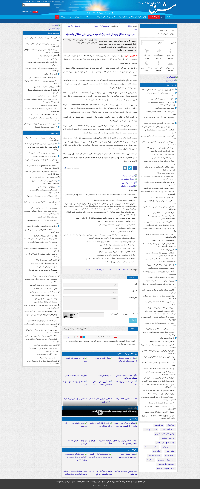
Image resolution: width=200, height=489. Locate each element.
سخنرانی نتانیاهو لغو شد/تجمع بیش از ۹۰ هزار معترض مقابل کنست (112, 238)
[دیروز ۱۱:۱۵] (100, 388)
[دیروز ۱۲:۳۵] (75, 365)
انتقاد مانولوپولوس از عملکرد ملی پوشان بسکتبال (41, 336)
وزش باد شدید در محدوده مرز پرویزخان (43, 292)
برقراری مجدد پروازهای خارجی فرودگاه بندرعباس (126, 377)
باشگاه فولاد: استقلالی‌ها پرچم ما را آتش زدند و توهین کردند (42, 231)
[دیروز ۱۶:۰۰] (100, 461)
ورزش (145, 16)
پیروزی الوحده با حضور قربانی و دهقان (44, 207)
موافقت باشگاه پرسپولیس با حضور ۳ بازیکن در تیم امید (125, 442)
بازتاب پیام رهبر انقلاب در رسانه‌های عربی (43, 77)
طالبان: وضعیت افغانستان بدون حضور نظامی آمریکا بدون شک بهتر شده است (160, 312)
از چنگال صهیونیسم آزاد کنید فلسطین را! (160, 265)
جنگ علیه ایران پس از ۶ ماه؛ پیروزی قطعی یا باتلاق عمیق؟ (160, 407)
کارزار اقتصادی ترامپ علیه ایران (163, 212)
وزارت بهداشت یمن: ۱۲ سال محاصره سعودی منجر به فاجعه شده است (160, 260)
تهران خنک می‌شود (105, 375)
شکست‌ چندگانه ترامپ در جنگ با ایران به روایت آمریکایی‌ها (159, 291)
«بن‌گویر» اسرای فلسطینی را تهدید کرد (122, 231)
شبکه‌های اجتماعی (135, 16)
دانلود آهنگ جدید (167, 429)
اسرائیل (117, 269)
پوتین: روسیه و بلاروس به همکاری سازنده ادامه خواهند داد (159, 297)
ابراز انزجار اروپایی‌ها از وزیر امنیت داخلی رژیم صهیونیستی (116, 255)
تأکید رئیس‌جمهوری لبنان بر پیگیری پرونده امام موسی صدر (159, 272)
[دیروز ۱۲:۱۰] (125, 388)
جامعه (92, 16)
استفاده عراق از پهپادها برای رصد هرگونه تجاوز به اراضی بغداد (158, 192)
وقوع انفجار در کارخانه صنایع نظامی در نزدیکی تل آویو (117, 245)
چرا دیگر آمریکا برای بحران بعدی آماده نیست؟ (158, 368)
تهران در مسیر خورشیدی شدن (76, 375)
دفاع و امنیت (123, 16)
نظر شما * (133, 297)
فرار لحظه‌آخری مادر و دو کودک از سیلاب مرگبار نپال (42, 39)
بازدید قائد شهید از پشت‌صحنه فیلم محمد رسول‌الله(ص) (114, 411)
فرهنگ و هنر (101, 16)
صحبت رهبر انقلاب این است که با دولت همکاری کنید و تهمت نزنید (41, 306)
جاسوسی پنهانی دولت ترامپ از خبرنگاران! (160, 329)
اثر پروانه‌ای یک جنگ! (167, 338)
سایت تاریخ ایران (151, 429)
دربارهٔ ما (25, 2)
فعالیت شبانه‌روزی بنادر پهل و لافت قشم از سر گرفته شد (42, 340)
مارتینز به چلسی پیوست (49, 105)
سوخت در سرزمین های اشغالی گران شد (160, 147)
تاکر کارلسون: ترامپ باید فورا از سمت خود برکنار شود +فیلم (159, 208)
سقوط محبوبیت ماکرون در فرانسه (163, 240)
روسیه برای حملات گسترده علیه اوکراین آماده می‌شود (160, 303)
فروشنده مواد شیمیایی (166, 464)
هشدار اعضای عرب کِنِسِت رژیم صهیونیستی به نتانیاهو (117, 251)
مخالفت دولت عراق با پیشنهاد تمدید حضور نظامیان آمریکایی (161, 235)
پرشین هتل (170, 451)
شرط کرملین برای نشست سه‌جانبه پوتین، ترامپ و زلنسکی (158, 137)
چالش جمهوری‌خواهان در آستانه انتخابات (160, 277)
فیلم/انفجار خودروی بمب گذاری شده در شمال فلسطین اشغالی (114, 200)
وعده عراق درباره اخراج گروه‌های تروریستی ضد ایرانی (159, 358)
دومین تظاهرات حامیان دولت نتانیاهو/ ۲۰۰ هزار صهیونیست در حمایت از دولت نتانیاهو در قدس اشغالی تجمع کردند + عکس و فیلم (101, 213)
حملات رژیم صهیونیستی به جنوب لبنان (161, 268)
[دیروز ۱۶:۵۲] (75, 430)
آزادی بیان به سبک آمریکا (165, 173)
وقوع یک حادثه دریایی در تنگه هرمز (162, 151)
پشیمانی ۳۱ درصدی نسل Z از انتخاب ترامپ (159, 412)
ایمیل (135, 290)
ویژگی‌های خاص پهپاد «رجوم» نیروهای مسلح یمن (160, 162)
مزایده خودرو (169, 455)
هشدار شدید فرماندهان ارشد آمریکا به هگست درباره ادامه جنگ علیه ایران (159, 245)
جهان (162, 16)
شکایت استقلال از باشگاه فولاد (126, 398)
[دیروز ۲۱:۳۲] (125, 430)
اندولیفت (150, 459)
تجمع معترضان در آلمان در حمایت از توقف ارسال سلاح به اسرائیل (158, 385)
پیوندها (63, 16)
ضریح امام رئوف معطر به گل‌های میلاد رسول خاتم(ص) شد (43, 362)
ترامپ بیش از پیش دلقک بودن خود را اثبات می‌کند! (160, 94)
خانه (175, 16)
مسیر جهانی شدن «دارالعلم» (164, 108)
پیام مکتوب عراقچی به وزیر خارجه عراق (44, 295)
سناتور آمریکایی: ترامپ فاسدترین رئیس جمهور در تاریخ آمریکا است (158, 318)
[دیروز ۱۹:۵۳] (125, 365)
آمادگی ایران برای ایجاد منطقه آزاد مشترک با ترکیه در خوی (41, 82)
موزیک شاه (159, 425)
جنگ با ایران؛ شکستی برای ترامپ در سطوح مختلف (160, 324)
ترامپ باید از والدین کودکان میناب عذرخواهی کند (157, 126)
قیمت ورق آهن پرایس (166, 459)
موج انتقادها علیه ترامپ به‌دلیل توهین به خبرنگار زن (159, 285)
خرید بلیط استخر (154, 455)
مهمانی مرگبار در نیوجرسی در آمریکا (45, 276)
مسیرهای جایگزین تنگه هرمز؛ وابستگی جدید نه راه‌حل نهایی (42, 45)
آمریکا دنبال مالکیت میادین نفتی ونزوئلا (161, 308)
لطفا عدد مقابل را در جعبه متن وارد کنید (123, 314)
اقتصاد (86, 16)
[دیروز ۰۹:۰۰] (100, 412)
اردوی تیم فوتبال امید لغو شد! (47, 217)
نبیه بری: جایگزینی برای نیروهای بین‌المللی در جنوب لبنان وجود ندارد (160, 373)
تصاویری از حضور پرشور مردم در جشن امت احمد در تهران (41, 325)
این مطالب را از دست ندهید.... (126, 353)
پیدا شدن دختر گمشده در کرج (47, 59)
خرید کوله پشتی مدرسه (165, 468)
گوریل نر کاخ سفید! (167, 249)
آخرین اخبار (55, 133)
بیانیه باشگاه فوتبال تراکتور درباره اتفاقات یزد (100, 442)
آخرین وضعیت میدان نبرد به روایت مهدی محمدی (40, 123)
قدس (109, 269)
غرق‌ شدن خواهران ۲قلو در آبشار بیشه (44, 114)
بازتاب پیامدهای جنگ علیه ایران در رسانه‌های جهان (160, 118)
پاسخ (67, 337)
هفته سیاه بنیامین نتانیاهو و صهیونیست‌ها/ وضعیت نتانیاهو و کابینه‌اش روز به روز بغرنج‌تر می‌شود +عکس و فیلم (100, 195)
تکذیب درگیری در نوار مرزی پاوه (46, 266)
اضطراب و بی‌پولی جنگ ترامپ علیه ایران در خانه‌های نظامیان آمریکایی (160, 254)
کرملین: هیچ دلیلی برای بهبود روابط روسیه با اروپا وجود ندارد (158, 346)
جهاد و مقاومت (112, 16)
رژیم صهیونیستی (98, 269)
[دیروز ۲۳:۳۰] (125, 461)
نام (136, 284)
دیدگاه (69, 16)
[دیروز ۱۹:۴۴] (100, 430)
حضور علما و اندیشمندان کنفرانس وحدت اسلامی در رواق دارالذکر (75, 473)
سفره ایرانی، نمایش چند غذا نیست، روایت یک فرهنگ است (42, 139)
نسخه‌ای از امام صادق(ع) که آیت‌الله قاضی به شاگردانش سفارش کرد (43, 166)
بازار (57, 16)
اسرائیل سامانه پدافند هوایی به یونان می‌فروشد (158, 390)
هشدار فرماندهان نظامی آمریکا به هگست (160, 225)
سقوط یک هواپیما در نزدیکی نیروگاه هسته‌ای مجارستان (43, 91)
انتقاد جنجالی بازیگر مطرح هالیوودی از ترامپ (159, 123)
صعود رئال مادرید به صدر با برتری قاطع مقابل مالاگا (43, 271)
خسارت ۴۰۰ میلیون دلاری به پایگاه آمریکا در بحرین (160, 131)
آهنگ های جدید (168, 446)
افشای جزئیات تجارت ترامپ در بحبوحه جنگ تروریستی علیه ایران (160, 168)
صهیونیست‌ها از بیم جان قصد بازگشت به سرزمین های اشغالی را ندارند (100, 34)
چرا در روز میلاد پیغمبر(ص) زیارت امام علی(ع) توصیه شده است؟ (42, 331)
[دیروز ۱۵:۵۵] (75, 461)
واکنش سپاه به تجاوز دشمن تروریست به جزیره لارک (42, 161)
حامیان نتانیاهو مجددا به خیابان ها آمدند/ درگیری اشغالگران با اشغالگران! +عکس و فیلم (105, 218)
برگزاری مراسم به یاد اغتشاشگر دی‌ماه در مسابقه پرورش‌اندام (42, 109)
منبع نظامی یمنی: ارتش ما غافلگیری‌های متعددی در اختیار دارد (159, 143)
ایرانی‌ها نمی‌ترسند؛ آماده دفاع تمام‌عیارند (160, 281)
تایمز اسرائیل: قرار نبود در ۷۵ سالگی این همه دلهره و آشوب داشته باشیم (110, 258)
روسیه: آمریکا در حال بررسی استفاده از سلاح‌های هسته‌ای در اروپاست (158, 398)
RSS (49, 2)
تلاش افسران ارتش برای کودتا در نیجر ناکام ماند (158, 381)
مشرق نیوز (157, 7)
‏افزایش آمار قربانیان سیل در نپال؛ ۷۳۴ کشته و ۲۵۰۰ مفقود (159, 352)
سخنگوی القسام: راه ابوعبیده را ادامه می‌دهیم (159, 222)
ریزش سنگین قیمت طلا (166, 34)
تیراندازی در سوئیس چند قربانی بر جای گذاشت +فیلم (159, 363)
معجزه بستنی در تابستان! (48, 55)
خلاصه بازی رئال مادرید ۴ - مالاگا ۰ (45, 260)
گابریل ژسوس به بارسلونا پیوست (46, 96)
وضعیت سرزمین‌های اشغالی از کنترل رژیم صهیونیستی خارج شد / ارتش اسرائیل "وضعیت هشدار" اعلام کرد (99, 235)
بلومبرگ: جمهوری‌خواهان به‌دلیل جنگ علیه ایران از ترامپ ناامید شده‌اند (159, 416)
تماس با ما (35, 2)
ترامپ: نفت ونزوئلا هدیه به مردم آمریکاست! (159, 188)
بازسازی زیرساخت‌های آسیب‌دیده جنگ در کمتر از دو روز (41, 203)
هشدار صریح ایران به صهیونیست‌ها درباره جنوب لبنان (159, 229)
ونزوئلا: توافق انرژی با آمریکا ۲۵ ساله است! (159, 393)
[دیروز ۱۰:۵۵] (75, 388)
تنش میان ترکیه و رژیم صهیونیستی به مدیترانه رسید (160, 112)
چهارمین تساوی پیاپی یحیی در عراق (45, 235)
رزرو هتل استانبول (167, 438)
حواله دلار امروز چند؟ (167, 30)
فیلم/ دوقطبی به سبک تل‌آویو (125, 228)
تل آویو (125, 269)
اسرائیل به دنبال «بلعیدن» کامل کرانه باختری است (160, 202)
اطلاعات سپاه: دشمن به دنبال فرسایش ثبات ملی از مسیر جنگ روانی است (41, 100)
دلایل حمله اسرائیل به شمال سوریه (162, 99)
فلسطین (87, 269)
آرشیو (43, 2)
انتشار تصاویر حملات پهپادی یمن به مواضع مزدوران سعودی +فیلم (161, 217)
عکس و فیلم (78, 16)
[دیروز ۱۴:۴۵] (100, 365)
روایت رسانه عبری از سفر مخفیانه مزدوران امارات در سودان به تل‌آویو (158, 177)
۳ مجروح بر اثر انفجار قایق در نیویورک (161, 403)
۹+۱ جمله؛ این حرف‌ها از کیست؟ (46, 127)
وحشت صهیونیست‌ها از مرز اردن (163, 154)
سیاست (169, 16)
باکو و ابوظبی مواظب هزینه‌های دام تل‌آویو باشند (119, 248)
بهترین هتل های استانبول (164, 433)
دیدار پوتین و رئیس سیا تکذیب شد (162, 197)
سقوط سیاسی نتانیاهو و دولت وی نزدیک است (119, 262)
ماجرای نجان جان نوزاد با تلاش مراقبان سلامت (41, 153)
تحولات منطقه (154, 16)
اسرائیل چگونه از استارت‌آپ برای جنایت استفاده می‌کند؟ (116, 221)
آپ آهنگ (170, 425)
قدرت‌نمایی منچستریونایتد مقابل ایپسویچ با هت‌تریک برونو (44, 191)
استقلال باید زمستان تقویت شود (75, 398)
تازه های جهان (171, 85)
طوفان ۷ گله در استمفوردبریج (47, 354)
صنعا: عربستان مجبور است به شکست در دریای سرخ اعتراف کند (159, 333)
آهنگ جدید (157, 451)
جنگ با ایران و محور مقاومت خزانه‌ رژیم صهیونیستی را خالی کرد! (162, 103)
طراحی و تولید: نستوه (100, 485)
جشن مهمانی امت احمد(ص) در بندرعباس (126, 473)
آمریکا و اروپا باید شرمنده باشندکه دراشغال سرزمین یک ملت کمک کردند (111, 241)
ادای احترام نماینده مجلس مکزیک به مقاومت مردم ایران (160, 183)
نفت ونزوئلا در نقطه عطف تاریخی (163, 158)
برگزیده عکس (132, 449)
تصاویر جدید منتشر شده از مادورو (45, 86)
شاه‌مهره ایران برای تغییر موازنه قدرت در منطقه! (158, 89)
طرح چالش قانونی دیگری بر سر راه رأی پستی (159, 377)
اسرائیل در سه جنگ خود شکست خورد (161, 341)
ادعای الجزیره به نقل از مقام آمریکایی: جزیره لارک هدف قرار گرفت (41, 172)
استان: (173, 42)
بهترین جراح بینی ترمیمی (165, 442)
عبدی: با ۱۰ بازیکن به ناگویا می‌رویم (77, 442)
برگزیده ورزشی (132, 418)
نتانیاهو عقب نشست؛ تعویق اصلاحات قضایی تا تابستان (117, 224)
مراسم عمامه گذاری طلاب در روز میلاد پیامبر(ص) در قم (100, 473)
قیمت (174, 25)
